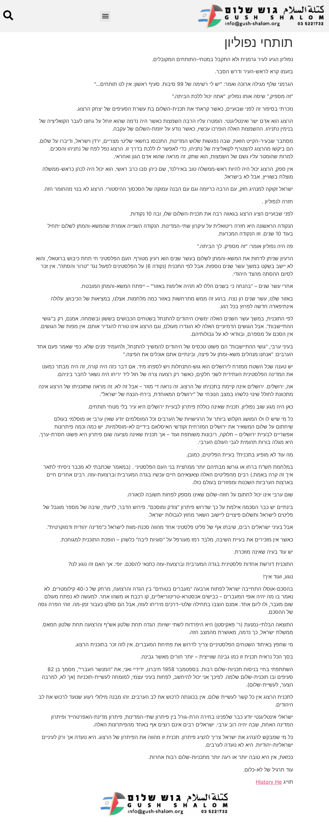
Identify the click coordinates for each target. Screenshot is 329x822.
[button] (105, 16)
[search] (8, 15)
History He (269, 782)
